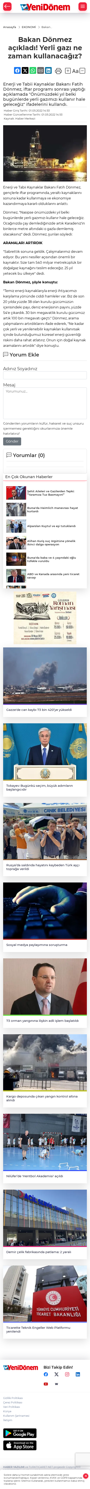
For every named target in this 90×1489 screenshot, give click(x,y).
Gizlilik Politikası (13, 1398)
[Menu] (82, 6)
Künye (7, 1411)
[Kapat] (85, 1476)
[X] (56, 1374)
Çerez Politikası (12, 1402)
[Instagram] (67, 1374)
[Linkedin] (78, 1374)
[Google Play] (45, 1433)
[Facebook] (46, 1374)
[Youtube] (46, 1384)
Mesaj (9, 384)
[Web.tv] (56, 1384)
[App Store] (45, 1445)
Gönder (12, 441)
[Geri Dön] (7, 6)
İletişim (7, 1420)
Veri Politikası (11, 1406)
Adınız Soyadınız (20, 368)
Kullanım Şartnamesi (16, 1415)
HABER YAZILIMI (13, 1467)
